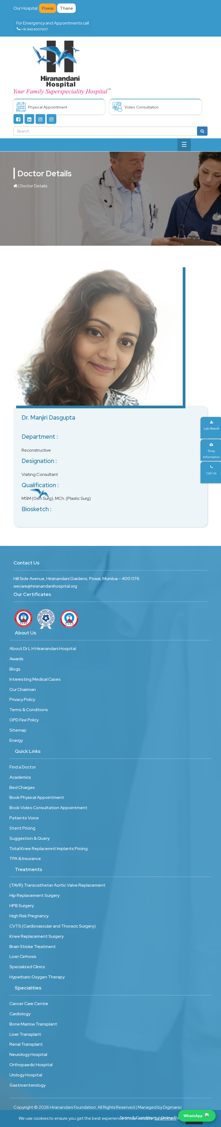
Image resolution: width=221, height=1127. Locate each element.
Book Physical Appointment (36, 797)
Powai (48, 8)
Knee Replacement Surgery (36, 936)
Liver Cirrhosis (22, 956)
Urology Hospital (25, 1075)
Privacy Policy (22, 699)
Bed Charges (22, 787)
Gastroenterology (27, 1085)
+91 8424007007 (34, 29)
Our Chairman (22, 689)
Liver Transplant (25, 1034)
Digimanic (172, 1107)
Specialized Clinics (27, 967)
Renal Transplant (26, 1044)
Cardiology (19, 1014)
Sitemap (17, 730)
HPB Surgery (21, 905)
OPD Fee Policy (24, 720)
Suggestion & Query (29, 838)
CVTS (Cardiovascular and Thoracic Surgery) (52, 926)
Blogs (14, 669)
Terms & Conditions (28, 709)
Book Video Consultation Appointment (48, 807)
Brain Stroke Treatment (32, 946)
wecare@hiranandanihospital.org (45, 586)
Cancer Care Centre (28, 1003)
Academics (20, 777)
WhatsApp (193, 1116)
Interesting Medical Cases (35, 679)
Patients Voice (24, 818)
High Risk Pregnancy (29, 916)
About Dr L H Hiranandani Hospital (42, 648)
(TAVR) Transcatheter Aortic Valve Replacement (57, 885)
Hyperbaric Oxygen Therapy (37, 977)
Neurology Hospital (28, 1054)
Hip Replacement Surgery (34, 895)
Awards (16, 659)
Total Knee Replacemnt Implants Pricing (48, 848)
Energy (16, 740)
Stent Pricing (22, 828)
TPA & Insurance (25, 858)
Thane (66, 8)
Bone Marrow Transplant (33, 1024)
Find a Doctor (22, 767)
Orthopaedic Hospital (31, 1065)
